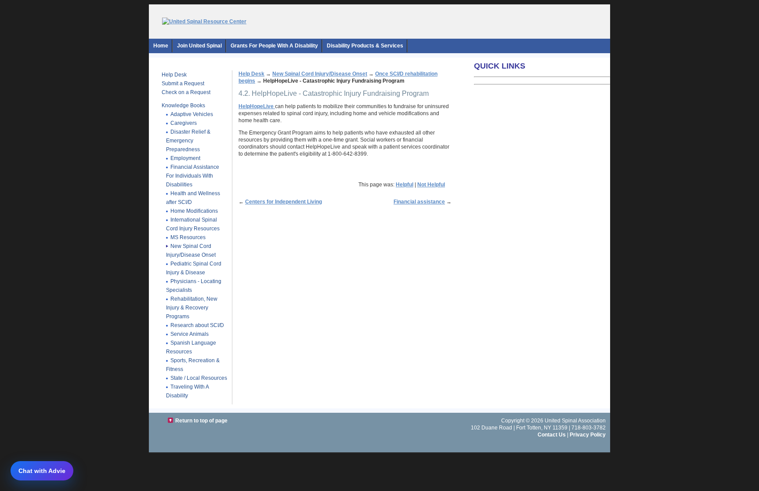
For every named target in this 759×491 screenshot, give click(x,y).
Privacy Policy (588, 435)
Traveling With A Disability (187, 391)
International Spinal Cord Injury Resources (193, 224)
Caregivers (183, 123)
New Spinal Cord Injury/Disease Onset (191, 250)
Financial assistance (419, 202)
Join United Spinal (199, 46)
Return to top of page (201, 421)
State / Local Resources (198, 378)
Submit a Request (183, 83)
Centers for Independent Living (283, 202)
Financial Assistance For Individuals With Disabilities (192, 176)
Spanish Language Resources (191, 347)
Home (160, 46)
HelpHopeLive (257, 106)
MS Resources (188, 237)
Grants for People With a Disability (274, 46)
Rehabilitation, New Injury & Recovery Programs (191, 308)
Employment (185, 158)
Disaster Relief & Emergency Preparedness (188, 141)
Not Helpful (431, 185)
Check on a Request (186, 92)
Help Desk (174, 75)
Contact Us (552, 435)
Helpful (404, 185)
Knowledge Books (183, 105)
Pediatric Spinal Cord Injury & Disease (193, 268)
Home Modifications (194, 211)
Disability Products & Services (365, 46)
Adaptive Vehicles (191, 114)
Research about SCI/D (197, 325)
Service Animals (189, 334)
